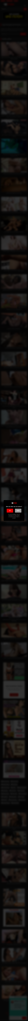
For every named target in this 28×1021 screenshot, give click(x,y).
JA (10, 510)
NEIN (18, 510)
